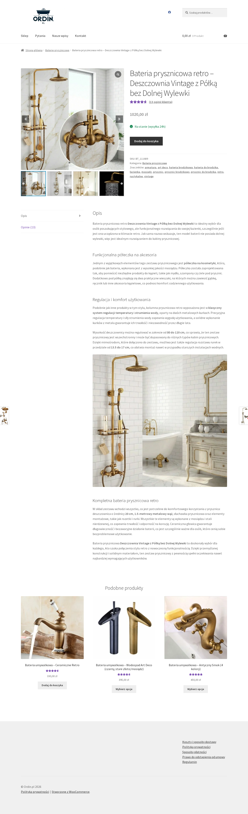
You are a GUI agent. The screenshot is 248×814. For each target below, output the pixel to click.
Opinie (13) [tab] (28, 227)
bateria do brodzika (206, 167)
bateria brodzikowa (181, 167)
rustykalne (136, 176)
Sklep (24, 36)
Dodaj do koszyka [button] (52, 685)
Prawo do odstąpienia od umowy (203, 757)
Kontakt (80, 36)
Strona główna (34, 50)
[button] (121, 183)
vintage (148, 176)
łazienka (135, 172)
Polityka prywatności (196, 747)
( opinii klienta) (160, 102)
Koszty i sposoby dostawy (199, 742)
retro (220, 172)
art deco (163, 167)
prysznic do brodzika (203, 172)
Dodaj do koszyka (146, 141)
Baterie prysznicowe (57, 50)
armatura (150, 167)
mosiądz (146, 172)
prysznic (158, 172)
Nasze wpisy (60, 36)
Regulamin (189, 762)
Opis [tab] (24, 216)
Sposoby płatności (194, 752)
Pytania (40, 36)
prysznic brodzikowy (177, 172)
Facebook (169, 12)
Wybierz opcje (124, 689)
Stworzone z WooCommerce (71, 792)
